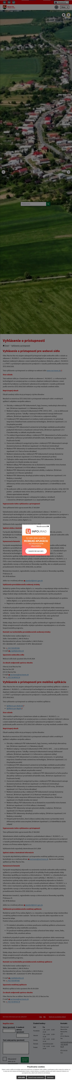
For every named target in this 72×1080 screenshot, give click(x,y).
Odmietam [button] (50, 1077)
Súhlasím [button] (21, 1077)
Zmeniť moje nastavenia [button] (36, 1077)
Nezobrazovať (42, 526)
